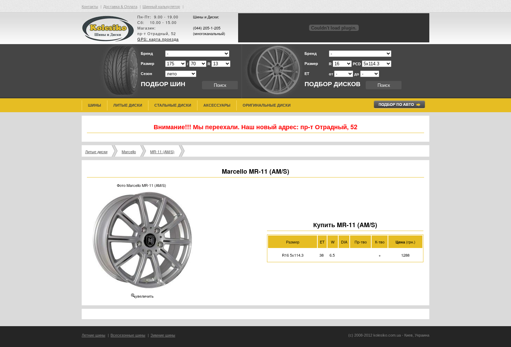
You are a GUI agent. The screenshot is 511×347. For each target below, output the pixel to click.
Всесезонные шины (128, 335)
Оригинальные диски (267, 105)
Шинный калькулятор (161, 6)
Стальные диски (172, 105)
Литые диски (127, 105)
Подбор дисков (332, 84)
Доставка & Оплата (120, 6)
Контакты (90, 6)
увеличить (144, 296)
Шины (94, 105)
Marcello (129, 151)
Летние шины (93, 335)
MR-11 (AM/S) (162, 151)
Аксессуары (216, 105)
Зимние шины (163, 335)
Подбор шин (163, 84)
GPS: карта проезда (158, 39)
